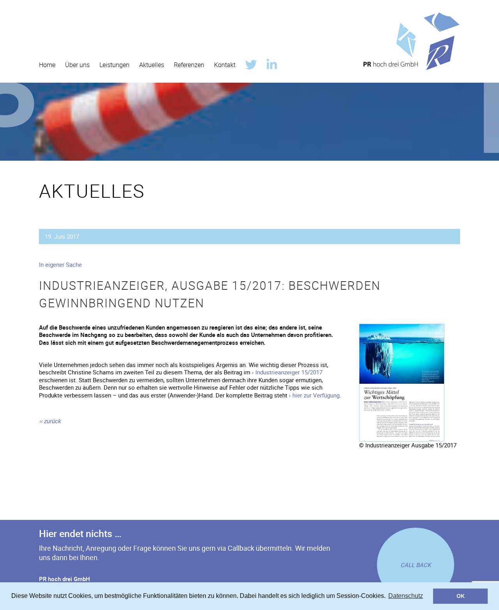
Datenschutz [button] (405, 595)
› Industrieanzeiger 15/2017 (287, 372)
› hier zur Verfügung (314, 395)
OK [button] (461, 596)
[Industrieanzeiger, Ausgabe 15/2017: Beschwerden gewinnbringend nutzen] (401, 327)
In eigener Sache (60, 264)
